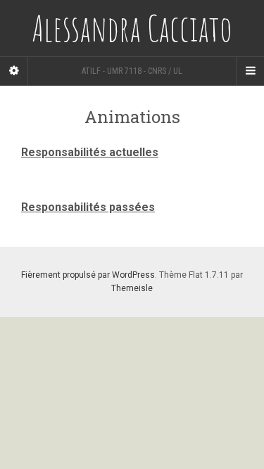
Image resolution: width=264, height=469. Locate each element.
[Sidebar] (14, 71)
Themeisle (132, 288)
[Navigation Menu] (250, 71)
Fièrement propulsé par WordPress (88, 275)
